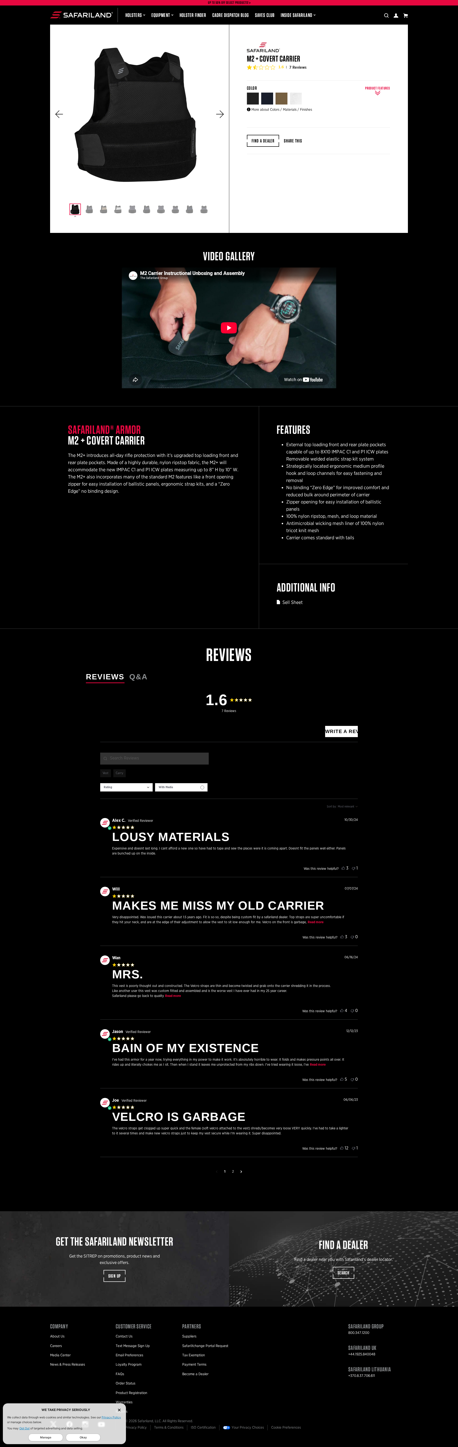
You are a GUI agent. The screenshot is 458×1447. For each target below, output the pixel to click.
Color (252, 88)
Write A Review (341, 731)
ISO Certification (203, 1427)
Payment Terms (194, 1364)
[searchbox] (154, 759)
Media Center (60, 1355)
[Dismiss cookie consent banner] (119, 1410)
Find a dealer (263, 141)
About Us (57, 1336)
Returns (121, 1411)
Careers (56, 1346)
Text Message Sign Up (133, 1346)
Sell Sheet (292, 602)
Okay (83, 1437)
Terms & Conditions (168, 1427)
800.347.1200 (358, 1333)
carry (119, 773)
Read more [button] (315, 922)
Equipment (160, 15)
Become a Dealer (195, 1374)
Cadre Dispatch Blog (230, 15)
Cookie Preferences (286, 1427)
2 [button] (233, 1171)
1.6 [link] (281, 67)
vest (106, 773)
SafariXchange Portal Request (205, 1346)
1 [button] (224, 1171)
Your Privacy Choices (248, 1427)
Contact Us (124, 1336)
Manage (45, 1437)
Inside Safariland (296, 15)
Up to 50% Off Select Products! (228, 3)
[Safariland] (81, 15)
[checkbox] (181, 787)
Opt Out (24, 1428)
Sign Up (114, 1276)
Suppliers (189, 1336)
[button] (59, 114)
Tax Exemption (193, 1355)
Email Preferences (129, 1355)
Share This (293, 141)
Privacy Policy (111, 1417)
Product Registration (131, 1393)
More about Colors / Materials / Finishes (281, 109)
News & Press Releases (67, 1364)
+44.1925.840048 (361, 1354)
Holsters (133, 15)
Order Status (125, 1383)
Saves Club (265, 15)
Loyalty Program (128, 1364)
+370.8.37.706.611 (361, 1376)
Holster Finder (193, 15)
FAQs (120, 1374)
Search (343, 1273)
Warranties (124, 1402)
